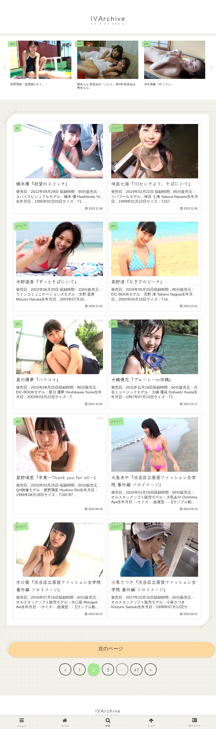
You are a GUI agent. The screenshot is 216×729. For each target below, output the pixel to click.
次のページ (110, 648)
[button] (198, 674)
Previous (4, 67)
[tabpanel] (41, 67)
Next (212, 67)
